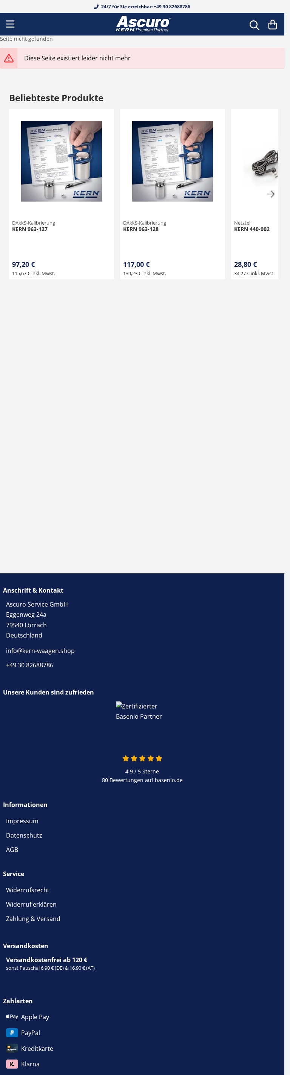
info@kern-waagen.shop (40, 651)
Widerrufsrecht (27, 890)
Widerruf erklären (31, 904)
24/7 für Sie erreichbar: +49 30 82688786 (145, 6)
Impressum (22, 821)
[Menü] (11, 24)
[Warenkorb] (272, 24)
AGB (12, 850)
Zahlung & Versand (33, 919)
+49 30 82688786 (29, 665)
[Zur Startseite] (142, 24)
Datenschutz (24, 835)
